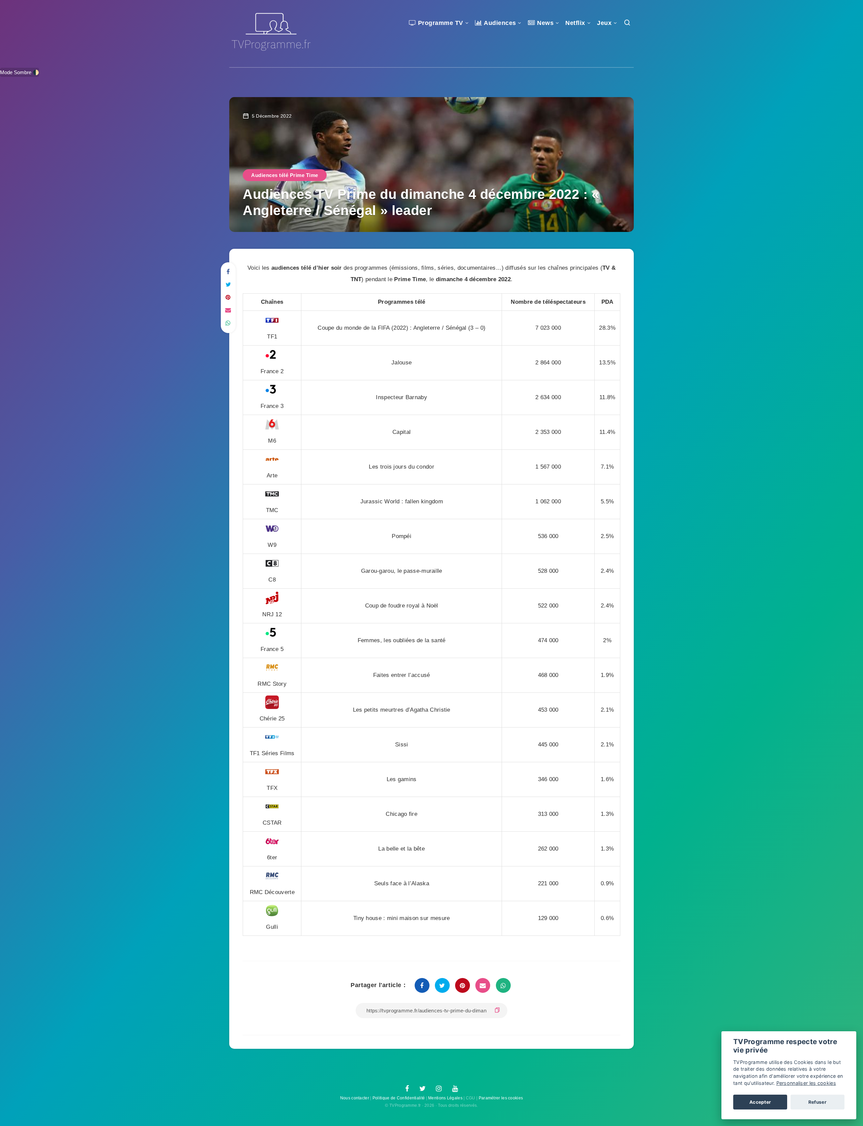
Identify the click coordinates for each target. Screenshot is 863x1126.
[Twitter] (422, 1089)
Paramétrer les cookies (501, 1098)
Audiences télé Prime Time (284, 175)
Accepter (760, 1102)
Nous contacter (354, 1098)
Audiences (499, 23)
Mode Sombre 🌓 (19, 72)
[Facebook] (407, 1089)
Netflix (575, 23)
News (544, 23)
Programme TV (439, 23)
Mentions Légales (445, 1098)
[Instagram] (439, 1089)
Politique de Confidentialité (399, 1098)
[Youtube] (455, 1089)
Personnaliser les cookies (806, 1083)
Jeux (604, 23)
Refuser (817, 1102)
